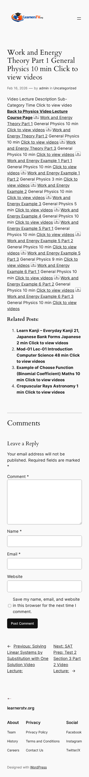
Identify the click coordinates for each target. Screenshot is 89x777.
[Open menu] (79, 18)
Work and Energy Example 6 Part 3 (40, 296)
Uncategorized (64, 88)
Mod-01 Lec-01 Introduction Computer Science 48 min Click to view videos (48, 355)
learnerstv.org (20, 708)
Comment (18, 476)
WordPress (38, 767)
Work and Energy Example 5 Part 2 (40, 240)
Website (15, 576)
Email (14, 554)
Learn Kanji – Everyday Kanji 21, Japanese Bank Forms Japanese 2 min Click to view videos (49, 336)
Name (14, 531)
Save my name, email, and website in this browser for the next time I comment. (46, 605)
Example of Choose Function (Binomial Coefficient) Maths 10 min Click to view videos (48, 373)
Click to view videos (26, 129)
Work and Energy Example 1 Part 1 (39, 160)
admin (44, 88)
